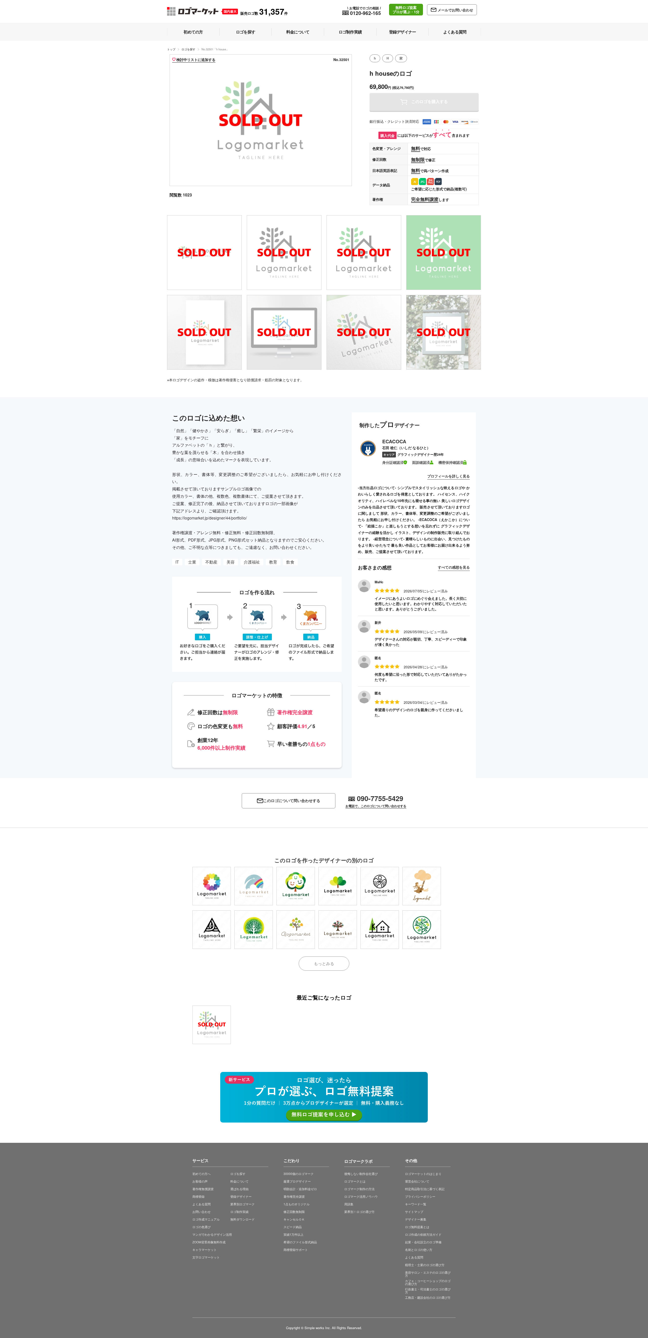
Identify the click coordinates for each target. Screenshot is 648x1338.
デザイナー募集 (415, 1219)
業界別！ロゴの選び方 (359, 1211)
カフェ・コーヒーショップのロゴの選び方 (428, 1282)
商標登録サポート (296, 1249)
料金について (239, 1181)
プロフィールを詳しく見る (448, 475)
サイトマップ (414, 1211)
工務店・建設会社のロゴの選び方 (428, 1297)
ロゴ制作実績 (239, 1211)
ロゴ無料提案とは (417, 1227)
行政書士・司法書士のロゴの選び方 (428, 1290)
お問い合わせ (201, 1211)
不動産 (211, 562)
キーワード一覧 (415, 1204)
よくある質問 (201, 1204)
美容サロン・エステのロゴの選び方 (428, 1273)
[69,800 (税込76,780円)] (212, 1025)
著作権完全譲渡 (294, 1196)
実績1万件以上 (293, 1234)
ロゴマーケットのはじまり (423, 1173)
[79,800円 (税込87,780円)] (212, 886)
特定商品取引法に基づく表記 (424, 1189)
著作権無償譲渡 (203, 1189)
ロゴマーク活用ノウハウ (361, 1196)
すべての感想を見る (454, 567)
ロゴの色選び (201, 1227)
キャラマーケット (204, 1249)
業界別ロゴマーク (242, 1204)
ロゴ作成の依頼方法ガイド (423, 1234)
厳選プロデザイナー (297, 1181)
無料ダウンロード (242, 1219)
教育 (273, 562)
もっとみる (324, 963)
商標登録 (198, 1196)
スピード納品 (293, 1227)
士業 (192, 562)
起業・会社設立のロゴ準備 (423, 1242)
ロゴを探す (188, 49)
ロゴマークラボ (358, 1160)
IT (177, 562)
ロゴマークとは (355, 1181)
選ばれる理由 (239, 1189)
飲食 (290, 562)
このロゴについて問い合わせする (291, 800)
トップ (171, 49)
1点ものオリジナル (297, 1204)
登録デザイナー (241, 1196)
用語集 (348, 1204)
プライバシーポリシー (420, 1196)
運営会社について (417, 1181)
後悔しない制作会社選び (361, 1173)
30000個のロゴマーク (299, 1173)
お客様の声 (200, 1181)
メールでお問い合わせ (455, 9)
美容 (231, 562)
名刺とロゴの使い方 (418, 1249)
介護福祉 (252, 562)
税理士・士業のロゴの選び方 (424, 1265)
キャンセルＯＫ (294, 1219)
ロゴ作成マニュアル (206, 1219)
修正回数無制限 (294, 1211)
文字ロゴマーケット (206, 1257)
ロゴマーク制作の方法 (359, 1189)
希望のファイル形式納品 (300, 1242)
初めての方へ (201, 1173)
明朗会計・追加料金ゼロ (300, 1189)
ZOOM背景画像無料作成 (209, 1242)
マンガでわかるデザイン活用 (212, 1234)
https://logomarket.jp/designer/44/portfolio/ (209, 518)
